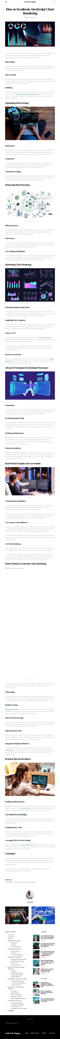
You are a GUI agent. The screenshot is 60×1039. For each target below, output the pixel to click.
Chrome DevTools (25, 808)
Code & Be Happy (30, 2)
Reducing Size (14, 943)
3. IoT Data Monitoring (16, 984)
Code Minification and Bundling (17, 1004)
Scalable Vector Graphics (45, 337)
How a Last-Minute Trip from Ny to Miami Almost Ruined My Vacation (47, 1000)
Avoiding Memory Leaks (16, 1006)
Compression (13, 944)
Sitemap (44, 1033)
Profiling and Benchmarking (17, 1003)
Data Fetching (18, 882)
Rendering (10, 938)
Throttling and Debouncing (16, 974)
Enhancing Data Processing (14, 949)
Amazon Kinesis (9, 750)
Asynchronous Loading (16, 946)
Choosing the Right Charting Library (18, 959)
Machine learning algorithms (11, 709)
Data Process (26, 882)
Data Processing (11, 936)
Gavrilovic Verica (40, 915)
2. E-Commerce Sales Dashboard (18, 983)
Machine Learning (15, 993)
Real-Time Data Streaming (16, 994)
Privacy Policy (35, 1033)
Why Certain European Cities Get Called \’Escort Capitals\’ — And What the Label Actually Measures (47, 953)
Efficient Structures (15, 951)
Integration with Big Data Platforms (18, 998)
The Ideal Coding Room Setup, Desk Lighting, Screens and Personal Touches (48, 945)
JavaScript (33, 882)
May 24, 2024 (33, 17)
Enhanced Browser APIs (16, 996)
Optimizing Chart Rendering (14, 957)
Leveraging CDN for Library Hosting (19, 1008)
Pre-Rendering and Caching (16, 973)
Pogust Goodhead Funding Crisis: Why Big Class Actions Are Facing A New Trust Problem (47, 962)
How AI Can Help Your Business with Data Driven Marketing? (47, 992)
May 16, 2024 (20, 917)
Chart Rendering (9, 882)
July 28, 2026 (43, 940)
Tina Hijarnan (14, 917)
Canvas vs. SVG (14, 963)
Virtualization (14, 971)
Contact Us (52, 1033)
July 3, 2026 (43, 966)
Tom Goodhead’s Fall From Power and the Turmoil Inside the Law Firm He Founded (47, 937)
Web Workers (14, 953)
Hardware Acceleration (15, 964)
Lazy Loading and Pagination (17, 954)
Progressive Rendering (15, 976)
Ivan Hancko (27, 17)
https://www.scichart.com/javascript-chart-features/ (27, 94)
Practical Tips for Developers (14, 1000)
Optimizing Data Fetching (14, 940)
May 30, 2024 (47, 915)
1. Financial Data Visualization (17, 981)
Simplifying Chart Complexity (17, 961)
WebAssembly (14, 991)
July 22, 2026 (43, 948)
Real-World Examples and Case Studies (17, 979)
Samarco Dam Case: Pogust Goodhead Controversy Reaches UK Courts (47, 970)
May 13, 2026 (43, 973)
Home (26, 1033)
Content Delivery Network (28, 844)
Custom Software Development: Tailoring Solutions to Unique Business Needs (47, 984)
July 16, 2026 (43, 957)
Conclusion (11, 1010)
